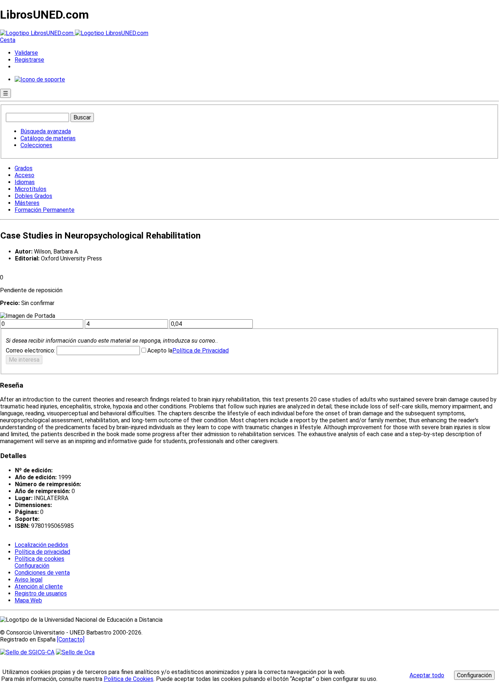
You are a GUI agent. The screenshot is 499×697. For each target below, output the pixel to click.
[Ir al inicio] (74, 33)
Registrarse (29, 59)
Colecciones (36, 145)
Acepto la (159, 350)
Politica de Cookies (128, 678)
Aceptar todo (427, 675)
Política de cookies (39, 558)
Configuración (31, 566)
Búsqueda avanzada (45, 131)
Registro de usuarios (41, 593)
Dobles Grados (33, 196)
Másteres (27, 202)
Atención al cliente (39, 586)
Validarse (26, 52)
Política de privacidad (42, 551)
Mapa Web (28, 600)
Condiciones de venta (42, 572)
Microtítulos (30, 189)
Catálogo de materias (48, 138)
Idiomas (25, 182)
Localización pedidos (41, 544)
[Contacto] (70, 639)
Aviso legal (28, 579)
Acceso (24, 175)
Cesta (7, 40)
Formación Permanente (45, 209)
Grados (24, 168)
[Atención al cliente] (40, 79)
